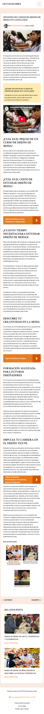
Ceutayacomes (11, 4)
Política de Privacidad (22, 703)
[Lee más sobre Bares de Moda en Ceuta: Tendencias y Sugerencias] (22, 624)
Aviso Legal (22, 706)
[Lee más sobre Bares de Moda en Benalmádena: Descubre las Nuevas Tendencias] (22, 658)
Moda (16, 643)
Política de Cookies (22, 709)
